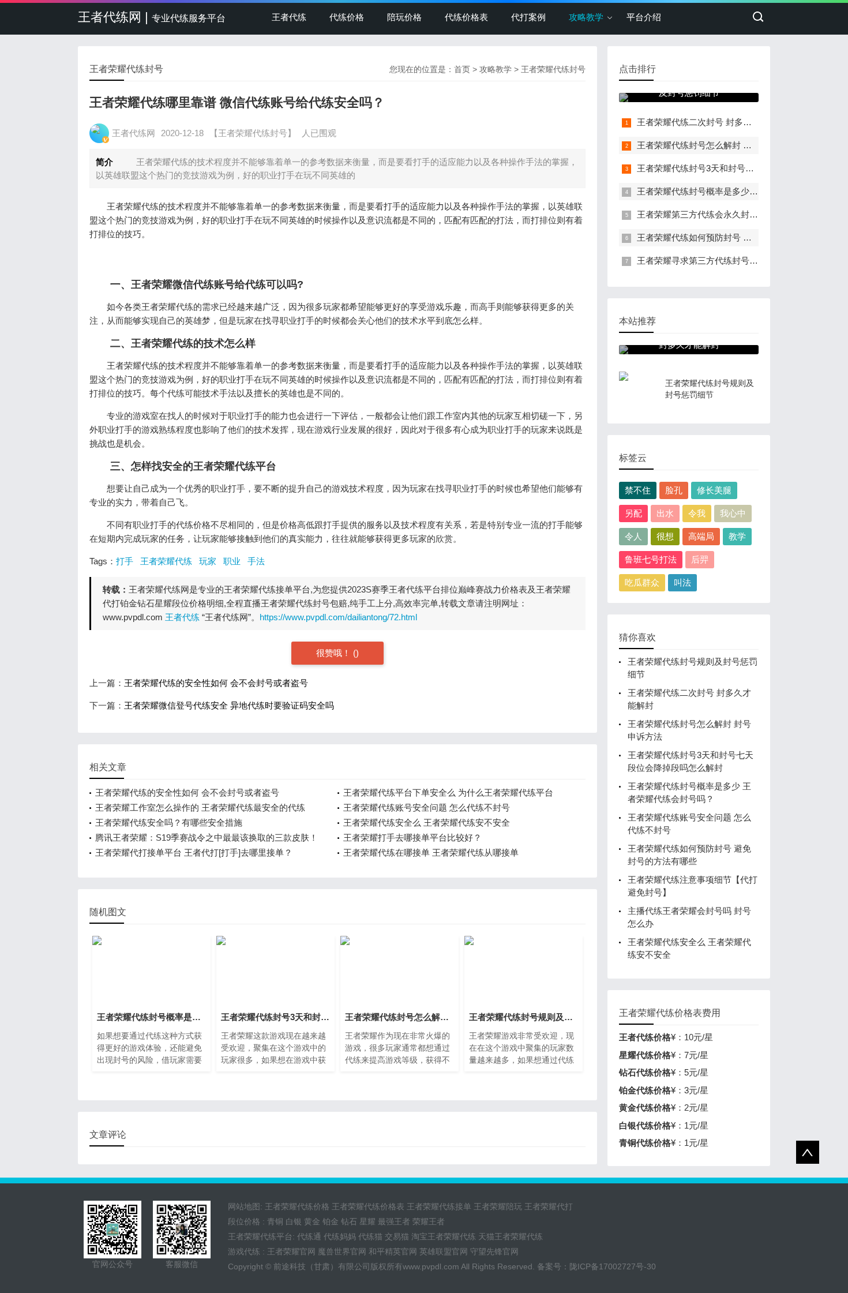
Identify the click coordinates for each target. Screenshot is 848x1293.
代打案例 (528, 17)
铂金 (330, 1221)
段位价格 (244, 1221)
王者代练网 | (152, 17)
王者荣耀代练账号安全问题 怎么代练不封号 (426, 807)
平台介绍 (643, 17)
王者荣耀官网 (291, 1251)
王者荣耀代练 (166, 561)
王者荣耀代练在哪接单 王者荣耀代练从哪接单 (431, 852)
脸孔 (673, 490)
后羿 (699, 559)
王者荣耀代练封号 (553, 69)
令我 (697, 513)
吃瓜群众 (642, 582)
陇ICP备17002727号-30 (612, 1266)
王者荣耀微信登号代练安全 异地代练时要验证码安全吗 (229, 705)
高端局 (701, 536)
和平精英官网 (393, 1251)
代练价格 (346, 17)
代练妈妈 (340, 1236)
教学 (737, 536)
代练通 (309, 1236)
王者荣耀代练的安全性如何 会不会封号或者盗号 (216, 683)
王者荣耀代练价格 (297, 1206)
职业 (232, 561)
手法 (256, 561)
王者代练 (289, 17)
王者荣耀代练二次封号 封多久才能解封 (711, 122)
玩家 (207, 561)
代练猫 (370, 1236)
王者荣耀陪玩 (498, 1206)
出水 (665, 513)
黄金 (312, 1221)
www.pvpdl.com (431, 1266)
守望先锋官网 (494, 1251)
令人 (633, 536)
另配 (633, 513)
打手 (124, 561)
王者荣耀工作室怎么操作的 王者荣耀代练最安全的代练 (200, 807)
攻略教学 (586, 17)
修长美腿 (714, 490)
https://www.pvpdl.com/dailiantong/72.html (338, 617)
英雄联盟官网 (443, 1251)
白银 (294, 1221)
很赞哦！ (334, 653)
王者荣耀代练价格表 (368, 1206)
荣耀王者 (428, 1221)
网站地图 (244, 1206)
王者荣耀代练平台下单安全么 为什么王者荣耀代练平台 (448, 792)
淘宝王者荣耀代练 (443, 1236)
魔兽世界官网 (342, 1251)
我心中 (733, 513)
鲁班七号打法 (651, 559)
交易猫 (397, 1236)
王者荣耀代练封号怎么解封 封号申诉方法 (716, 145)
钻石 (349, 1221)
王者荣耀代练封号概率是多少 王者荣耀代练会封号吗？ (742, 191)
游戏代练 (244, 1251)
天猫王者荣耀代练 (510, 1236)
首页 (462, 69)
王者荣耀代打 (548, 1206)
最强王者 (394, 1221)
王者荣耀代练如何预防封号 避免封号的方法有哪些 (733, 237)
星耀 (367, 1221)
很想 (665, 536)
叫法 (682, 582)
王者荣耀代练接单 (439, 1206)
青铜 (275, 1221)
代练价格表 (466, 17)
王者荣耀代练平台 (260, 1236)
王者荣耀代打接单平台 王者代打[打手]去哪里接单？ (193, 852)
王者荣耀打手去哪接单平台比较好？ (412, 837)
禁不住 (638, 490)
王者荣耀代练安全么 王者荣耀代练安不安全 (426, 822)
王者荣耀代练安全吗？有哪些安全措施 (168, 822)
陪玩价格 (404, 17)
